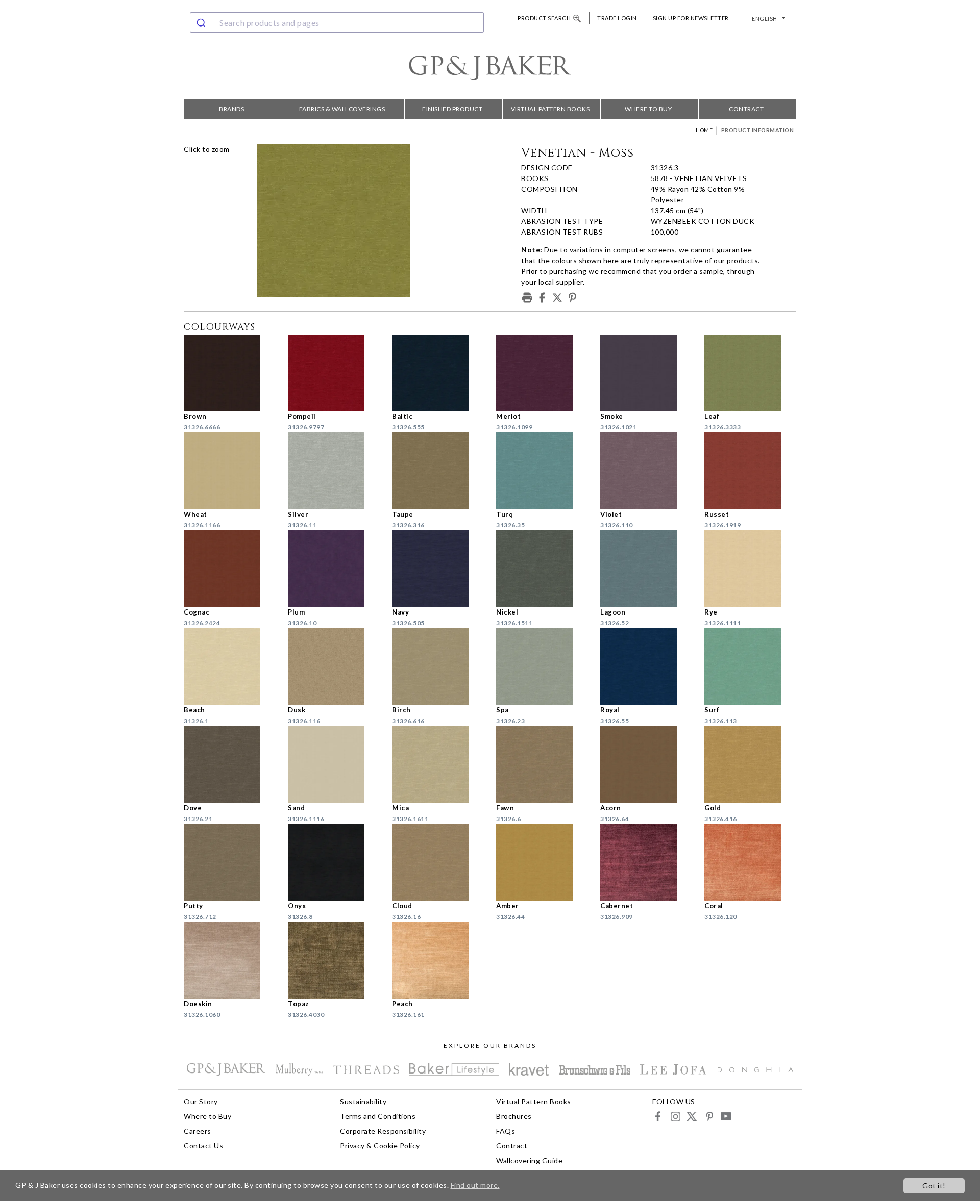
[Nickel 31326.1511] (542, 568)
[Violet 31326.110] (646, 470)
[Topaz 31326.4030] (334, 960)
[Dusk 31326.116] (334, 666)
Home (704, 130)
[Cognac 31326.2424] (230, 568)
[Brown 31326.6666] (230, 373)
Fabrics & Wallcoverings (342, 109)
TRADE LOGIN (617, 18)
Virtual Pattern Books (550, 109)
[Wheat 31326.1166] (230, 470)
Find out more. (475, 1185)
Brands (231, 109)
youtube (725, 1116)
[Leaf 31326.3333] (750, 373)
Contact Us (203, 1145)
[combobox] (337, 22)
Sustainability (363, 1101)
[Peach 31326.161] (438, 960)
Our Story (201, 1101)
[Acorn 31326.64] (646, 764)
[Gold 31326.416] (750, 764)
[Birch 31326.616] (438, 666)
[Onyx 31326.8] (334, 862)
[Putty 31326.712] (230, 862)
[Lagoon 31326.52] (646, 568)
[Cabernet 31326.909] (646, 862)
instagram (675, 1116)
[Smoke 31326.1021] (646, 373)
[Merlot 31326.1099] (542, 373)
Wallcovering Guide (529, 1160)
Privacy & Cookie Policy (380, 1145)
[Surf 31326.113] (750, 666)
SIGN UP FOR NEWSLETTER (691, 18)
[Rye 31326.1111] (750, 568)
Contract (746, 109)
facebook (658, 1116)
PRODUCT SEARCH (544, 18)
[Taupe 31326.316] (438, 470)
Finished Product (452, 109)
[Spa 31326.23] (542, 666)
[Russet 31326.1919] (750, 470)
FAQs (505, 1131)
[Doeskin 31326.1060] (230, 960)
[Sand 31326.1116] (334, 764)
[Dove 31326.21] (230, 764)
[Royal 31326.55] (646, 666)
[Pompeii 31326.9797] (334, 373)
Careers (197, 1131)
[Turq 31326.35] (542, 470)
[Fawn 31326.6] (542, 764)
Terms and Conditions (377, 1116)
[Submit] (202, 22)
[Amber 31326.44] (542, 862)
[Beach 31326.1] (230, 666)
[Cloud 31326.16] (438, 862)
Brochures (514, 1116)
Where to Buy (648, 109)
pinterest (709, 1116)
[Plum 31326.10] (334, 568)
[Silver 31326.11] (334, 470)
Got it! (934, 1185)
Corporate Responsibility (383, 1131)
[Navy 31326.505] (438, 568)
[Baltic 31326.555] (438, 373)
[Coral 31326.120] (750, 862)
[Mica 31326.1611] (438, 764)
